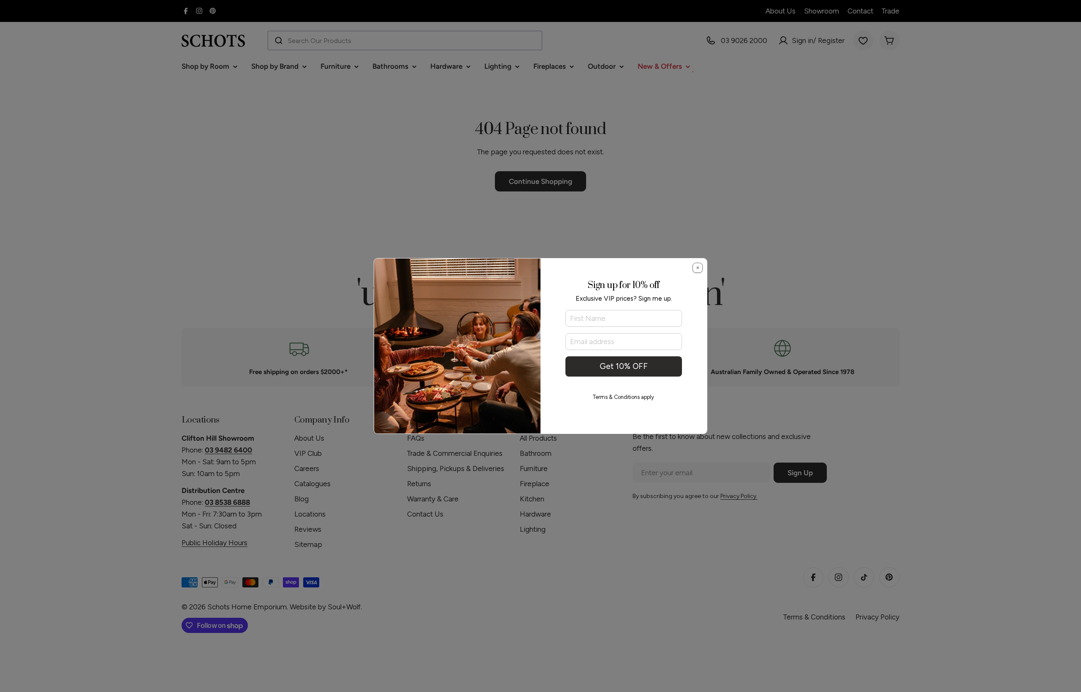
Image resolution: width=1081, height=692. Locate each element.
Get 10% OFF (624, 366)
